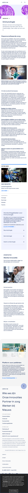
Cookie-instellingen (6, 467)
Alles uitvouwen (9, 226)
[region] (14, 483)
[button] (14, 230)
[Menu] (25, 2)
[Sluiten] (25, 475)
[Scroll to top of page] (24, 386)
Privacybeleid (5, 481)
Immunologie (5, 18)
